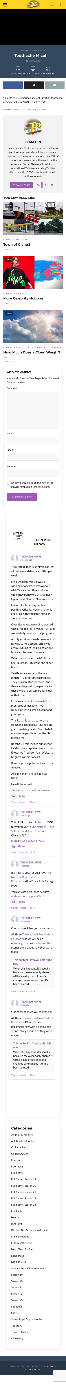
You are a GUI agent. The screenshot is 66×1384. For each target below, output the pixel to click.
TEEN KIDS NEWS (30, 556)
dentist (7, 109)
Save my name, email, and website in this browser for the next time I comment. (32, 484)
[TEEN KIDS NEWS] (20, 536)
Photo (21, 796)
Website (11, 466)
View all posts (21, 185)
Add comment (18, 73)
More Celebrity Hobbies (23, 298)
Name (11, 433)
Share (32, 802)
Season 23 (21, 239)
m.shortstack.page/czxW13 (27, 840)
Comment (13, 388)
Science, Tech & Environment (33, 347)
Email (10, 449)
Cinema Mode (48, 73)
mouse (26, 109)
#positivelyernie (39, 790)
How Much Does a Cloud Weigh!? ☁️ (31, 354)
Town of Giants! (16, 245)
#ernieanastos (20, 790)
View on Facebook (19, 802)
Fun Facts (26, 50)
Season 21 (39, 50)
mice (17, 109)
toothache (39, 109)
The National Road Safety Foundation (31, 877)
